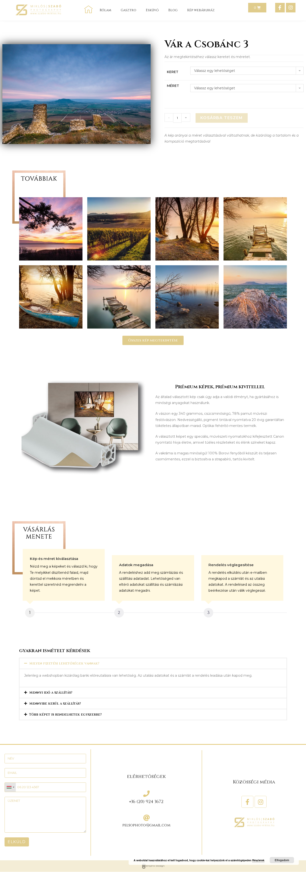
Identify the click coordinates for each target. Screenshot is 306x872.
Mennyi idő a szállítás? (50, 692)
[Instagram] (290, 7)
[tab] (153, 663)
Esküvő (152, 10)
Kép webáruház (201, 10)
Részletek (258, 860)
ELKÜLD (17, 842)
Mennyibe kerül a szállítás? (55, 703)
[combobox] (10, 787)
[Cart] (257, 7)
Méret (173, 86)
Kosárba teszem (221, 118)
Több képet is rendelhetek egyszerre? (65, 714)
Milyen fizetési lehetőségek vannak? (64, 663)
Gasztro (128, 10)
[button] (153, 340)
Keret (172, 72)
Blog (173, 10)
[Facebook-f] (280, 7)
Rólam (105, 10)
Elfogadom (282, 860)
